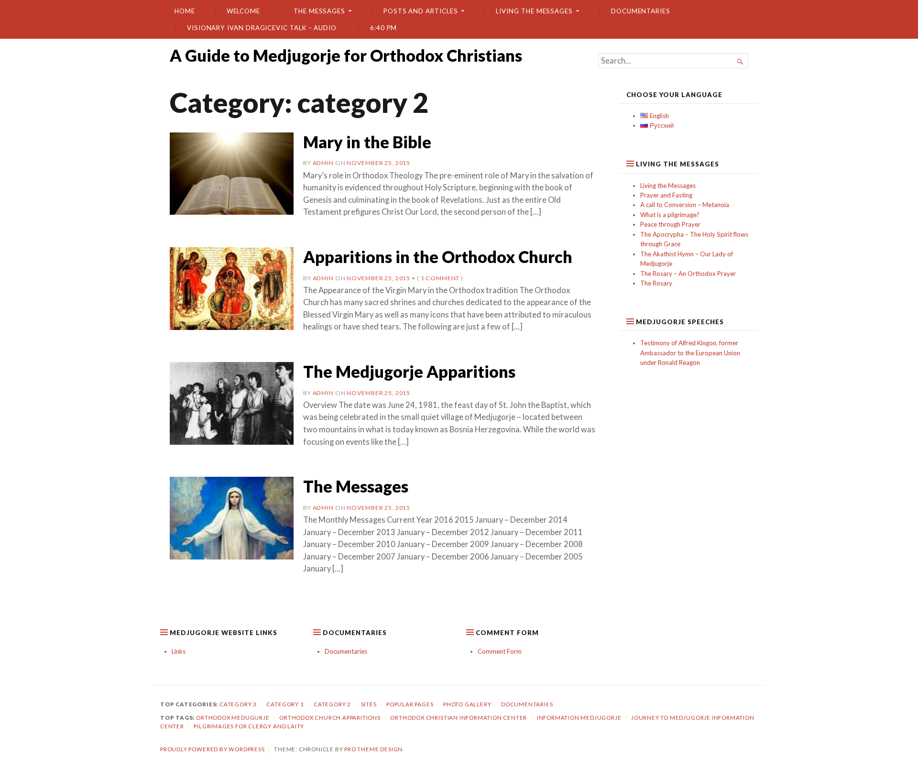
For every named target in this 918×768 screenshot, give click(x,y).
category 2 (332, 704)
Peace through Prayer (670, 224)
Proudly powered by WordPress (212, 749)
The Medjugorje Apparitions (409, 371)
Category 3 (238, 704)
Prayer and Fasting (666, 195)
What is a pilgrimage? (669, 215)
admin (323, 162)
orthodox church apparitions (330, 717)
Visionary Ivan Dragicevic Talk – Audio (262, 28)
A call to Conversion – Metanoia (684, 204)
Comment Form (500, 651)
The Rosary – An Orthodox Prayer (688, 273)
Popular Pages (410, 704)
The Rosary (656, 283)
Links (179, 651)
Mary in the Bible (367, 142)
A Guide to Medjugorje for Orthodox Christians (346, 55)
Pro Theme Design (373, 749)
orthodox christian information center (458, 717)
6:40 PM (383, 28)
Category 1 (285, 704)
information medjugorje (579, 717)
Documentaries (640, 11)
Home (185, 11)
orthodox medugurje (233, 717)
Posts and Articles (420, 11)
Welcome (243, 11)
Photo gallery (467, 704)
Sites (369, 704)
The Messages (319, 11)
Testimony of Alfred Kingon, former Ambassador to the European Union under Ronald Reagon (690, 352)
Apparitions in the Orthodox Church (437, 256)
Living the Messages (534, 11)
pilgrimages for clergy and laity (249, 726)
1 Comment (440, 278)
